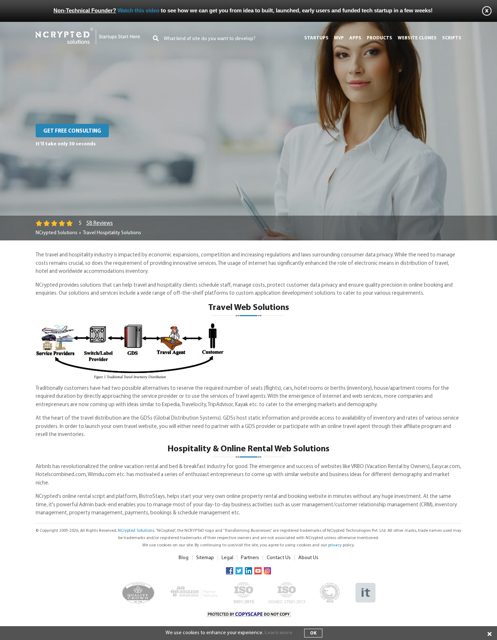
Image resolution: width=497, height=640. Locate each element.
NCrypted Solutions (56, 233)
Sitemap (205, 558)
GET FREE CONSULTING (72, 131)
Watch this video (138, 10)
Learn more (278, 633)
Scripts (451, 38)
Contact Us (279, 558)
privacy (335, 545)
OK (313, 633)
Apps (355, 38)
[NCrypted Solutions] (88, 31)
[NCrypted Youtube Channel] (258, 570)
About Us (308, 558)
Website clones (417, 38)
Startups (316, 38)
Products (379, 38)
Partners (250, 558)
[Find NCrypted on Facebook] (229, 570)
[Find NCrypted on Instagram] (267, 570)
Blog (183, 558)
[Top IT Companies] (365, 586)
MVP (339, 38)
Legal (227, 558)
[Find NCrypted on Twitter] (239, 570)
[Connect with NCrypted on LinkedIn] (248, 570)
